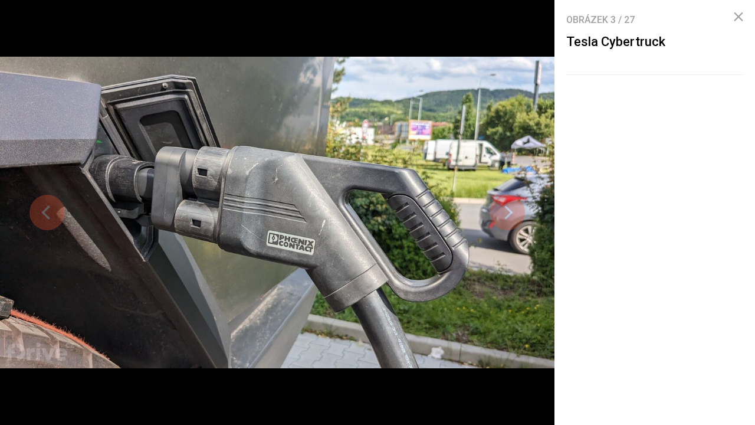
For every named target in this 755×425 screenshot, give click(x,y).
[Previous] (47, 212)
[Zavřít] (738, 17)
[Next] (507, 212)
